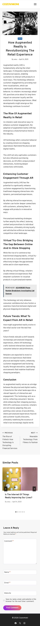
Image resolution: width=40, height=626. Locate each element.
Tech (20, 38)
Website (7, 593)
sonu (15, 59)
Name (7, 572)
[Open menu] (35, 4)
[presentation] (20, 479)
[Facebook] (15, 623)
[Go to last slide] (5, 488)
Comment (9, 541)
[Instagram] (24, 623)
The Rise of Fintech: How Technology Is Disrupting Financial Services (9, 441)
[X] (20, 623)
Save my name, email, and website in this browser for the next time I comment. (21, 600)
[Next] (34, 488)
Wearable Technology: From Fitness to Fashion (30, 438)
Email (7, 583)
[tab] (15, 511)
